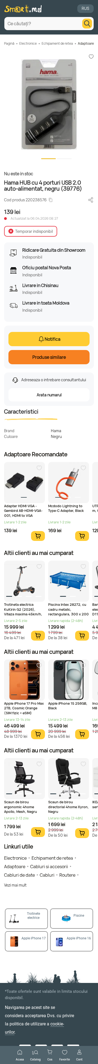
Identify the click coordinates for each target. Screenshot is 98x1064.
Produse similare (49, 357)
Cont (79, 1059)
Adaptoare (86, 43)
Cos (49, 1059)
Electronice (28, 43)
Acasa (20, 1059)
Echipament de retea (57, 43)
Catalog (35, 1059)
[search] (87, 23)
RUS (85, 8)
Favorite (64, 1059)
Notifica (52, 339)
